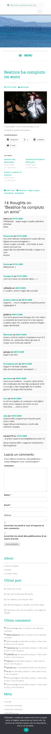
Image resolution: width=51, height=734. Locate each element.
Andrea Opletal (10, 300)
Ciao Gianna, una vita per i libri (19, 599)
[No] (47, 724)
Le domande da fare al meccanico (31, 667)
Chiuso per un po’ (13, 588)
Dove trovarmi (11, 566)
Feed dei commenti (14, 709)
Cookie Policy (11, 573)
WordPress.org (11, 713)
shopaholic (19, 193)
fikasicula (8, 236)
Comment (9, 465)
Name (7, 495)
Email (6, 505)
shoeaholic (9, 193)
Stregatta (8, 276)
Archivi (8, 569)
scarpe (36, 190)
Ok (26, 730)
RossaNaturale (10, 363)
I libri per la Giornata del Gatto (19, 594)
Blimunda (25, 27)
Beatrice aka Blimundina (9, 160)
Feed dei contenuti (13, 705)
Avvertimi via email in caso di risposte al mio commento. (24, 527)
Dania (6, 264)
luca (5, 398)
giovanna (7, 378)
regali (30, 190)
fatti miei (11, 190)
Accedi (8, 701)
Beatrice (23, 190)
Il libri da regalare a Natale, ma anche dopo (25, 604)
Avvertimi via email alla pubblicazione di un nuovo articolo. (25, 537)
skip (5, 416)
